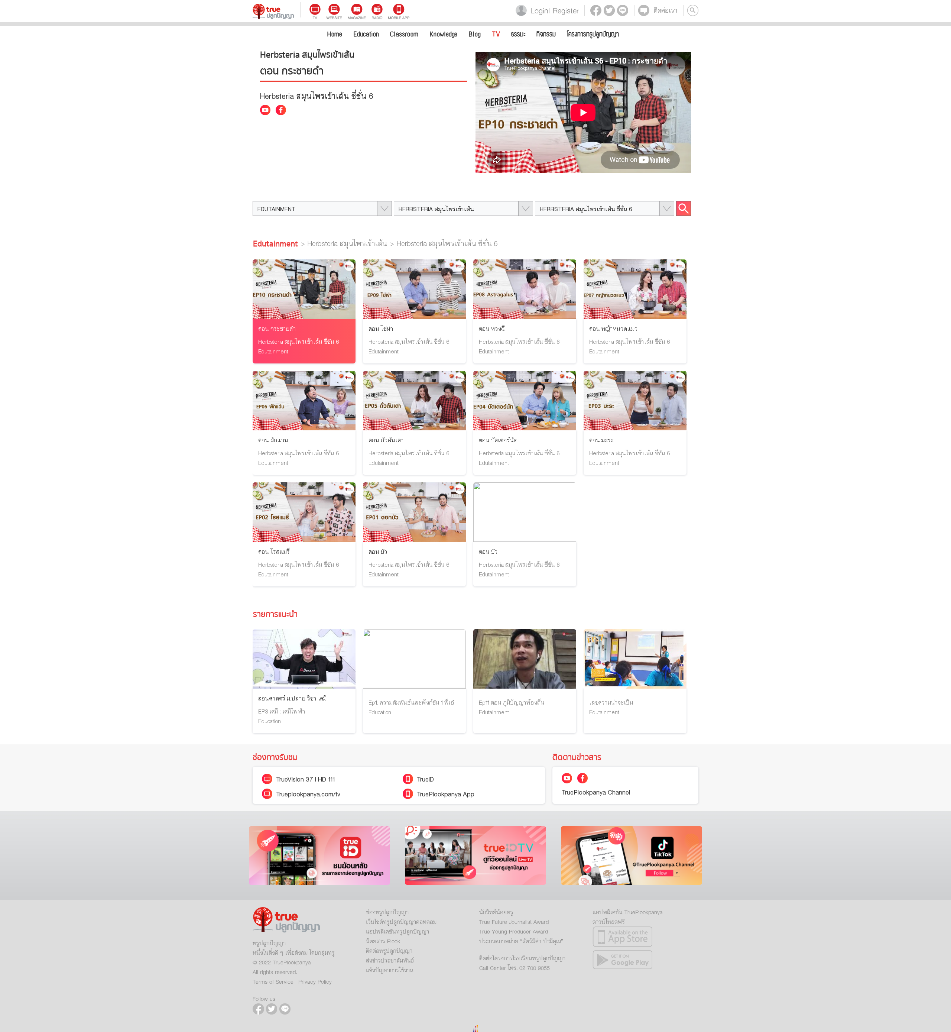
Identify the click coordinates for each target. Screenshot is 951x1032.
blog (474, 34)
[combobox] (322, 208)
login (537, 10)
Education (366, 34)
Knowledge (443, 34)
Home (334, 34)
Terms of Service (273, 981)
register (563, 10)
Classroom (404, 34)
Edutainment (275, 243)
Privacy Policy (315, 981)
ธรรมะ (518, 34)
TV (496, 34)
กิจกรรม (546, 34)
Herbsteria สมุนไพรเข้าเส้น (347, 244)
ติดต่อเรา (665, 10)
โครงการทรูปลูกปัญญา (593, 34)
